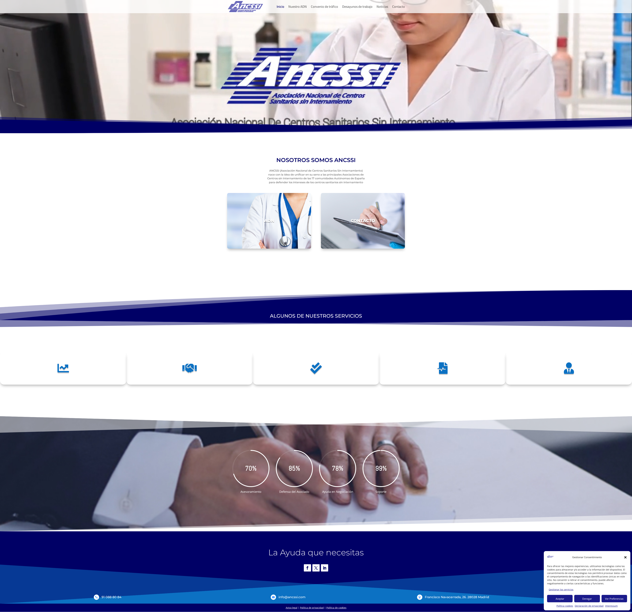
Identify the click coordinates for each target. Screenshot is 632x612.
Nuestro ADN (297, 7)
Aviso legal (291, 607)
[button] (625, 557)
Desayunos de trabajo (357, 7)
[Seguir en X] (316, 567)
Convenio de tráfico (324, 7)
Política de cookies (336, 607)
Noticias (382, 7)
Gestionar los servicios (561, 589)
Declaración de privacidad (589, 605)
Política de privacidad (312, 607)
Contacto (398, 7)
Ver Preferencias (614, 598)
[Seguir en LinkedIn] (324, 567)
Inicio (280, 7)
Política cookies (564, 605)
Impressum (611, 605)
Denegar (587, 598)
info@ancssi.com (291, 597)
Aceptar (560, 598)
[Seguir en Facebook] (307, 567)
